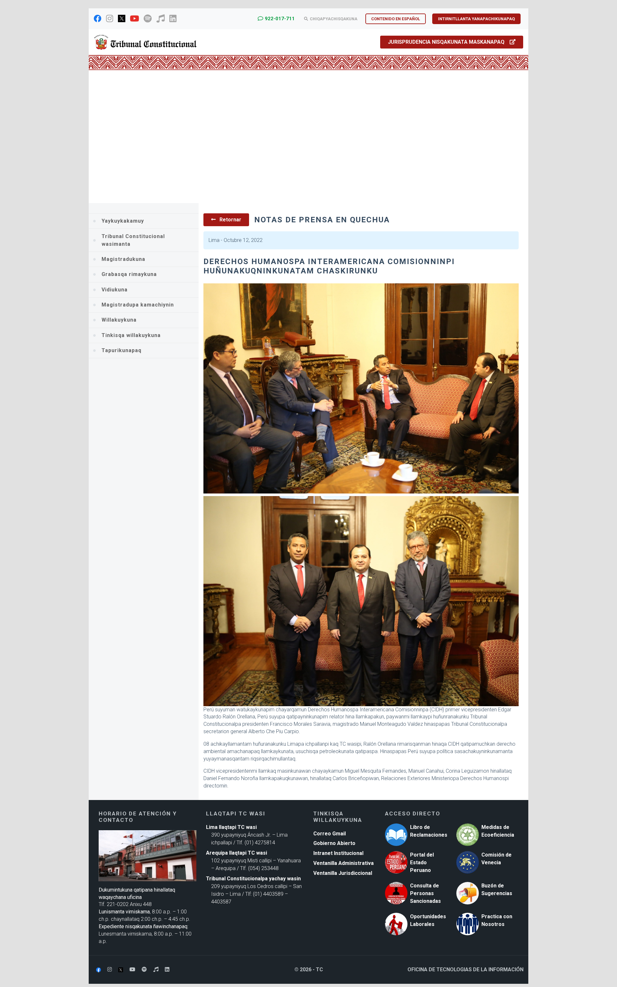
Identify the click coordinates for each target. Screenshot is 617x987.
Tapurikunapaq (121, 350)
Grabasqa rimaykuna (129, 274)
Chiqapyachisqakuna (333, 18)
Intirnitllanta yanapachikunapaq (476, 18)
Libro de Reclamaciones (428, 831)
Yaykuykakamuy (123, 221)
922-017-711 (280, 19)
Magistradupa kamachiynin (138, 305)
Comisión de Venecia (496, 859)
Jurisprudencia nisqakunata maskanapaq (446, 42)
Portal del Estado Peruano (422, 862)
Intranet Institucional (338, 853)
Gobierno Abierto (334, 843)
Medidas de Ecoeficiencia (497, 831)
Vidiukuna (115, 290)
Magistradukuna (123, 259)
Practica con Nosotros (496, 920)
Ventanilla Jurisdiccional (342, 873)
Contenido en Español (395, 18)
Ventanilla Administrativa (343, 863)
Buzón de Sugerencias (496, 889)
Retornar (229, 220)
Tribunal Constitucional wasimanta (133, 240)
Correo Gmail (329, 834)
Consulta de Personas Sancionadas (425, 893)
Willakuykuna (119, 320)
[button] (122, 137)
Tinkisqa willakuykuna (131, 335)
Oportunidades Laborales (428, 920)
